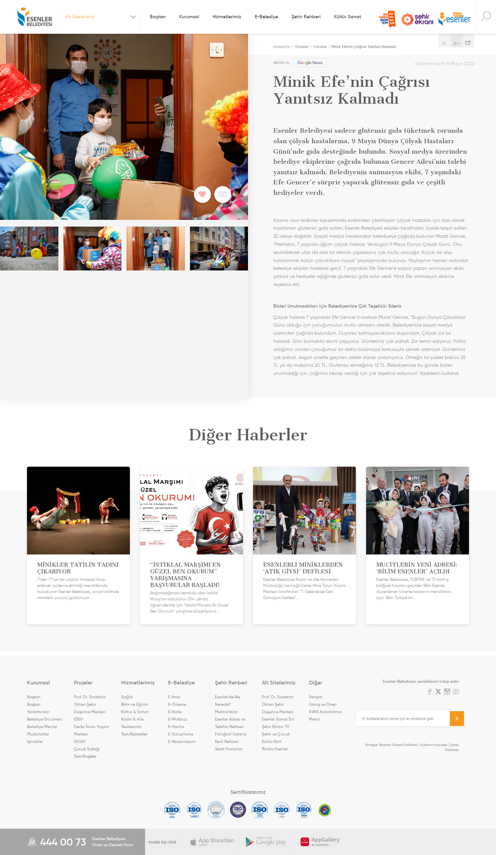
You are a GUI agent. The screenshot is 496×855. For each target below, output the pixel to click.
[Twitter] (438, 692)
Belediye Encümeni (44, 719)
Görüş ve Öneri (323, 704)
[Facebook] (429, 692)
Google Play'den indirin (266, 841)
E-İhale (175, 711)
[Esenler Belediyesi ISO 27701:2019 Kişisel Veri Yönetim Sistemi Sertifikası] (238, 809)
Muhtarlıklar (226, 711)
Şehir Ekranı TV (417, 19)
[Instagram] (447, 692)
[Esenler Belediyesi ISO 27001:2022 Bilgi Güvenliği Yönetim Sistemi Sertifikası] (216, 809)
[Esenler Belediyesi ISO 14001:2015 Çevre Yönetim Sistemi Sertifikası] (194, 809)
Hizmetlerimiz (227, 17)
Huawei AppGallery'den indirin (320, 841)
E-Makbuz (177, 719)
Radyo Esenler (454, 19)
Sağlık (127, 696)
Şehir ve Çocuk (276, 733)
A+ (456, 43)
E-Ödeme (177, 704)
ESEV (78, 719)
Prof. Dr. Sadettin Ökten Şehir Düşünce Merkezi (90, 704)
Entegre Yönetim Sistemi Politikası (391, 745)
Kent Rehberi (227, 741)
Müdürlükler (38, 733)
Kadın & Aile (132, 719)
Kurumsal (189, 17)
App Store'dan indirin (212, 841)
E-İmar (174, 696)
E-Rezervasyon (182, 741)
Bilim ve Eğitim (134, 704)
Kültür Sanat (347, 17)
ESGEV (80, 741)
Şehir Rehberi (306, 17)
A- (444, 43)
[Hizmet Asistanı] (486, 17)
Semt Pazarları (229, 748)
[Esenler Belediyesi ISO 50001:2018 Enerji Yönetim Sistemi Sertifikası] (304, 809)
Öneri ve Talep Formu (387, 19)
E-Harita (176, 726)
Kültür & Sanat (135, 711)
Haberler (301, 46)
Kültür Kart (272, 741)
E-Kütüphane (180, 733)
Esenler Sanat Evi (278, 719)
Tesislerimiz (131, 726)
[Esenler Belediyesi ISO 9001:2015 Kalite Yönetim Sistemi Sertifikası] (172, 809)
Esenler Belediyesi (35, 16)
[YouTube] (456, 692)
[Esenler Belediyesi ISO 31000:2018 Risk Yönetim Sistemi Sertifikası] (260, 809)
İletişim (315, 696)
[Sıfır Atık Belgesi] (324, 809)
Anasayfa (281, 46)
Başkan (158, 17)
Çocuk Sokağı (87, 748)
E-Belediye (266, 17)
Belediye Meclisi (42, 726)
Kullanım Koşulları (433, 745)
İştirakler (35, 741)
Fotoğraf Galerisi (231, 733)
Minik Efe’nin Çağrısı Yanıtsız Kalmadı (364, 46)
